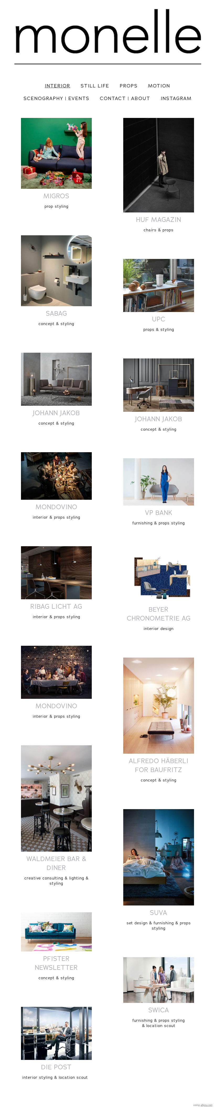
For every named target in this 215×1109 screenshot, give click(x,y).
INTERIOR (57, 86)
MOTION (159, 86)
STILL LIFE (95, 86)
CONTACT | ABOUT (125, 98)
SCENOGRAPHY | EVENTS (56, 98)
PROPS (129, 86)
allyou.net (206, 1104)
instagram (176, 98)
